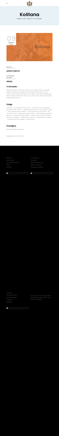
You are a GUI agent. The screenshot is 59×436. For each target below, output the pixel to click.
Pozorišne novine (12, 162)
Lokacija (9, 299)
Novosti (9, 158)
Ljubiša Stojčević (13, 71)
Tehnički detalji (36, 165)
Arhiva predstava (37, 162)
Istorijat (34, 160)
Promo (8, 167)
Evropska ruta (11, 297)
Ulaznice (9, 292)
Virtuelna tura (11, 295)
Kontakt (9, 302)
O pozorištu (35, 158)
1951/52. (9, 81)
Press (8, 165)
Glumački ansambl (37, 167)
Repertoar (10, 160)
